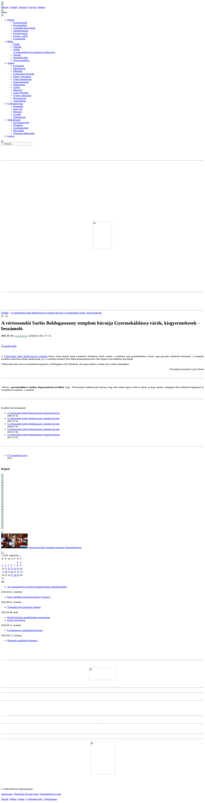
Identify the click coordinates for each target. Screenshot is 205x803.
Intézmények (19, 68)
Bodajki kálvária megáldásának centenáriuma (28, 617)
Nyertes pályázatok (22, 95)
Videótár (17, 47)
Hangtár (17, 55)
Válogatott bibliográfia (24, 133)
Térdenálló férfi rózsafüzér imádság (24, 607)
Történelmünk (14, 120)
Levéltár (17, 114)
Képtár (16, 44)
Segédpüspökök (20, 128)
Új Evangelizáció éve (17, 455)
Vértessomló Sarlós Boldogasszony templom (25, 356)
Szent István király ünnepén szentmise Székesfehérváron (55, 547)
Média (10, 41)
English (13, 7)
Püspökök (18, 125)
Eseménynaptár (20, 33)
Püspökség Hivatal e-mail (26, 794)
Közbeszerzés (19, 98)
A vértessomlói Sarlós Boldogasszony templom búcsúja (33, 413)
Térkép (16, 87)
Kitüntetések (19, 84)
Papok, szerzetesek (22, 76)
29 (18, 575)
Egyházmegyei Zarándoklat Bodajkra (25, 630)
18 (6, 572)
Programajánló (20, 22)
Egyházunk (18, 66)
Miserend (17, 90)
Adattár (10, 63)
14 (15, 568)
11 (6, 568)
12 (9, 568)
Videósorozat (19, 117)
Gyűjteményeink (15, 103)
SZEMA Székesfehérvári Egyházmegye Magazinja (34, 51)
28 (15, 575)
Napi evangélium (21, 60)
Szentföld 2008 (20, 57)
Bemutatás (18, 106)
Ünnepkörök (19, 39)
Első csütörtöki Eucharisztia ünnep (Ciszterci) (28, 597)
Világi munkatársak (22, 79)
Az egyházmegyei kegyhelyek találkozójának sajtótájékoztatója (37, 587)
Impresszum (7, 794)
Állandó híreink (20, 30)
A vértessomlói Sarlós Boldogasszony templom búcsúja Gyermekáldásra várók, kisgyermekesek (56, 313)
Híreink (10, 20)
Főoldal (4, 313)
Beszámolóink (20, 25)
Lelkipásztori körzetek (23, 74)
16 (21, 568)
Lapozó (10, 136)
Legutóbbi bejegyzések (24, 28)
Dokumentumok (21, 82)
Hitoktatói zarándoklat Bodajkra (22, 640)
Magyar (5, 7)
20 (12, 572)
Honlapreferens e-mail (50, 794)
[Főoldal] (2, 5)
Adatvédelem (19, 101)
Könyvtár (17, 109)
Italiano (41, 7)
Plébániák (18, 71)
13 (12, 568)
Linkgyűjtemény (21, 93)
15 (18, 568)
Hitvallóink (18, 130)
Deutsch (23, 7)
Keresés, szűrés (20, 36)
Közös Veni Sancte (16, 620)
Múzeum (17, 111)
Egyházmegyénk (21, 122)
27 (12, 575)
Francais (32, 7)
